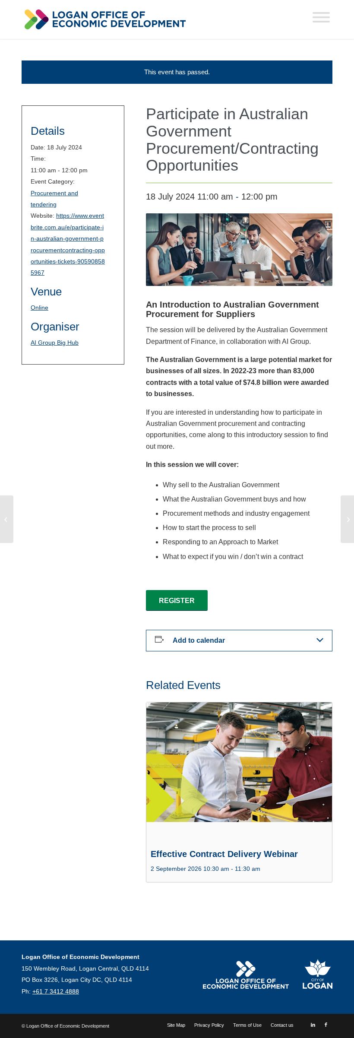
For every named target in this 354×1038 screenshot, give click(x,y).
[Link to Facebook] (325, 1024)
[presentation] (239, 772)
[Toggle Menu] (321, 17)
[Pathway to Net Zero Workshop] (6, 519)
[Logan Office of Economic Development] (104, 19)
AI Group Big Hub (55, 342)
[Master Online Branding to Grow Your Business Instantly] (347, 519)
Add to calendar (199, 640)
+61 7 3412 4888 (55, 991)
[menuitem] (176, 1025)
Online (39, 307)
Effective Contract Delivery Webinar (224, 854)
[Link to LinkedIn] (313, 1024)
